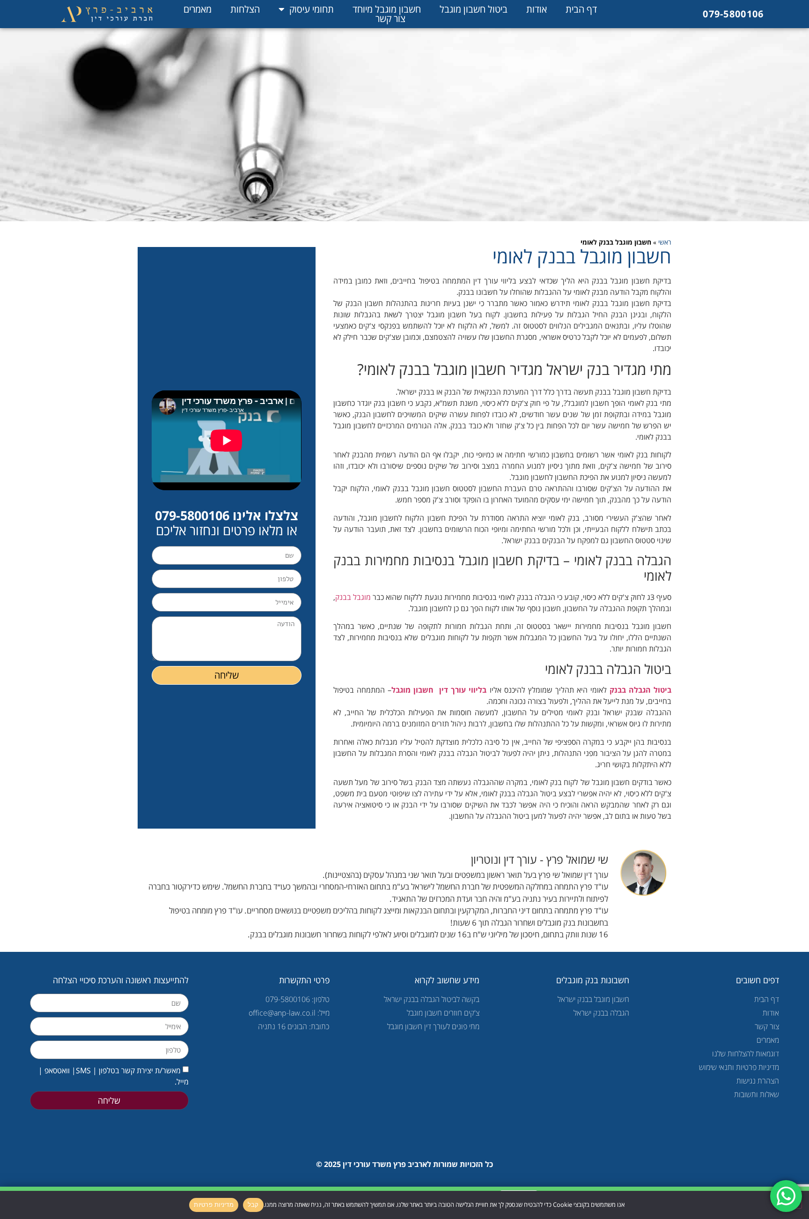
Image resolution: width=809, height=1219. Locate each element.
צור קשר (390, 18)
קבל (253, 1204)
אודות (536, 9)
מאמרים (198, 9)
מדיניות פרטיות (214, 1204)
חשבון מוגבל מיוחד (387, 9)
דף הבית (581, 9)
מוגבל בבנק (353, 597)
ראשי (664, 242)
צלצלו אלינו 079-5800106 (226, 515)
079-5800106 (733, 13)
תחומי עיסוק (311, 9)
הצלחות (245, 9)
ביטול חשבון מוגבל (473, 9)
